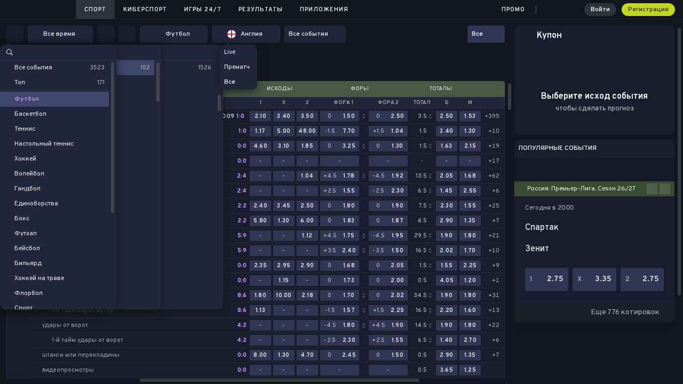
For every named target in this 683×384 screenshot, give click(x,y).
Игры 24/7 (202, 9)
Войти (600, 9)
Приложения (324, 9)
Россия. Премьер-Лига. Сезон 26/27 (581, 189)
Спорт (95, 9)
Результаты (261, 9)
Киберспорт (145, 9)
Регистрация (648, 9)
